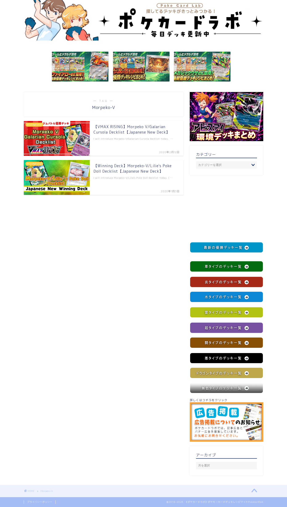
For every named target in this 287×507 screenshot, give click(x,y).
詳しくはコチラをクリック (209, 400)
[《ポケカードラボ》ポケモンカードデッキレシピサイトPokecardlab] (143, 39)
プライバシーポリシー (39, 502)
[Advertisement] (226, 208)
